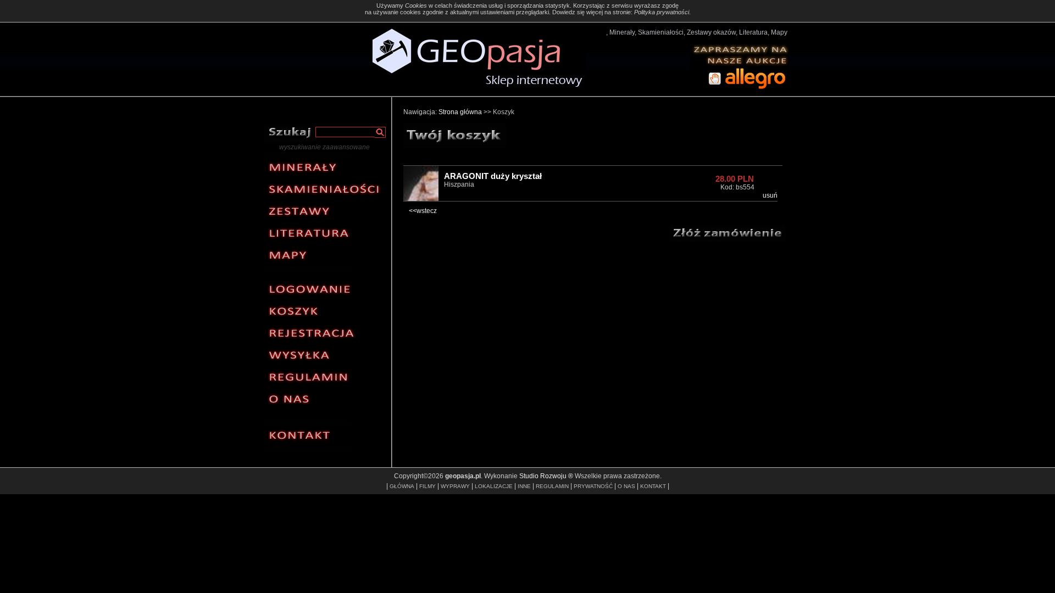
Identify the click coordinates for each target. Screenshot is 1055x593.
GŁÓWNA (402, 486)
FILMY (427, 486)
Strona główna (460, 112)
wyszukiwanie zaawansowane (324, 147)
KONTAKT (653, 486)
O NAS (626, 486)
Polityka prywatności (661, 12)
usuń (770, 195)
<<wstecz (423, 211)
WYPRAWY (455, 486)
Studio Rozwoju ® (546, 476)
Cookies (416, 5)
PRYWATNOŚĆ (593, 486)
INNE (524, 486)
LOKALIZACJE (494, 486)
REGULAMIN (552, 486)
